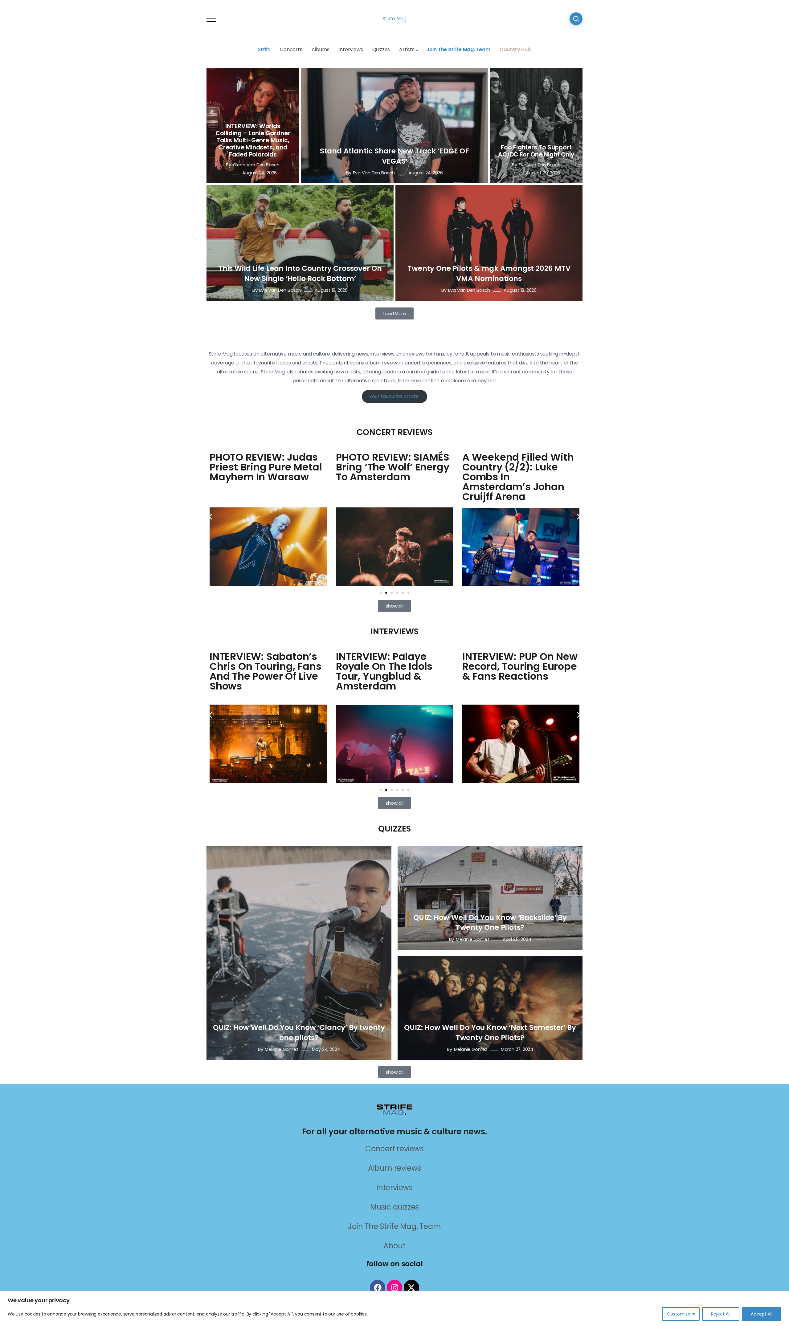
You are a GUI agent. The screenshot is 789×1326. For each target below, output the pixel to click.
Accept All (761, 1314)
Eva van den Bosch (374, 173)
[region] (394, 1308)
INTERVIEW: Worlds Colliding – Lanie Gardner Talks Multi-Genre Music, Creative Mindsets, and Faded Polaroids (252, 140)
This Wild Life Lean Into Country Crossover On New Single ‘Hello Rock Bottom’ (300, 273)
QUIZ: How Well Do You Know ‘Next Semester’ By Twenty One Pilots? (490, 1032)
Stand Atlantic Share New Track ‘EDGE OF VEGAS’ (394, 156)
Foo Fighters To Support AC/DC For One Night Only (536, 151)
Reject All (720, 1314)
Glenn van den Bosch (256, 165)
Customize (678, 1314)
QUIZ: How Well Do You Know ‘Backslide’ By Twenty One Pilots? (490, 922)
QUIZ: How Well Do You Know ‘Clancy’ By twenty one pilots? (299, 1032)
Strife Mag (394, 18)
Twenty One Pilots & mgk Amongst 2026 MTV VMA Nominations (488, 273)
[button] (210, 517)
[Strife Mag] (394, 1109)
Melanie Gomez (281, 1049)
